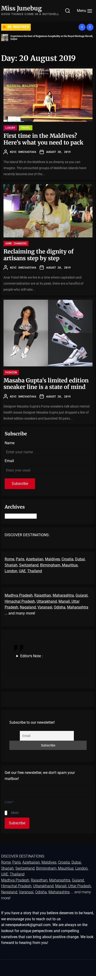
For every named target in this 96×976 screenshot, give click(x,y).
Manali (64, 601)
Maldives (52, 559)
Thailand (34, 571)
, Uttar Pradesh (79, 886)
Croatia (67, 559)
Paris (20, 559)
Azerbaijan (34, 559)
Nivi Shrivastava (23, 152)
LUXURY (10, 127)
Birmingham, (51, 565)
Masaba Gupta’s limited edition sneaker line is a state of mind (46, 384)
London (11, 571)
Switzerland (28, 565)
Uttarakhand (47, 601)
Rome (9, 559)
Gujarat (81, 595)
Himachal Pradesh (20, 601)
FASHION (11, 372)
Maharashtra (63, 595)
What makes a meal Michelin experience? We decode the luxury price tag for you (51, 37)
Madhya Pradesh (19, 595)
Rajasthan (42, 595)
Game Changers (16, 243)
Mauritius (70, 565)
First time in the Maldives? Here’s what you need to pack (43, 139)
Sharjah (11, 565)
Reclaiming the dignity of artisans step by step (38, 255)
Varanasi (45, 607)
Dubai (80, 559)
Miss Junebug (21, 8)
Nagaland (28, 607)
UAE (22, 571)
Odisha (59, 607)
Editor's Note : (31, 656)
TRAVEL (26, 127)
